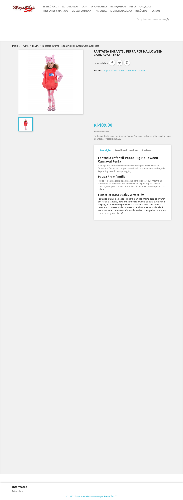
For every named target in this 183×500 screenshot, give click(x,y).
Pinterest (127, 63)
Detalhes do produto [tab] (126, 150)
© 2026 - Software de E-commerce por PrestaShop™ (91, 496)
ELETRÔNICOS (51, 6)
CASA (84, 6)
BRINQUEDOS (118, 6)
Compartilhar (112, 63)
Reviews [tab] (146, 150)
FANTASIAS (101, 10)
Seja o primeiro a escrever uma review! (125, 70)
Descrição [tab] (105, 150)
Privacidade (17, 491)
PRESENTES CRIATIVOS (55, 10)
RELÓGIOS (141, 10)
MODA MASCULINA (121, 10)
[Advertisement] (91, 32)
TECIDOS (155, 10)
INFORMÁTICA (99, 6)
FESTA (132, 6)
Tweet (119, 63)
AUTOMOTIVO (70, 6)
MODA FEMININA (81, 10)
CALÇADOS (145, 6)
